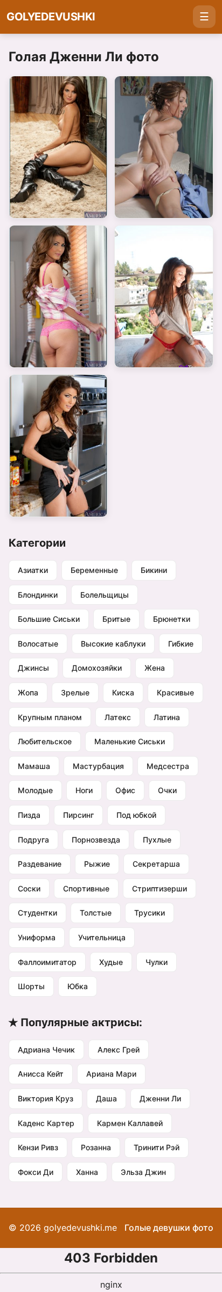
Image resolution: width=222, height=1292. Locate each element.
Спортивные (86, 888)
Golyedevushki (50, 16)
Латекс (118, 717)
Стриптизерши (159, 888)
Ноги (84, 790)
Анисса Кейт (41, 1073)
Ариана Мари (111, 1073)
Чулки (156, 962)
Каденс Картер (46, 1123)
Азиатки (33, 570)
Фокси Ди (35, 1172)
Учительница (102, 937)
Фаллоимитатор (47, 962)
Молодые (35, 790)
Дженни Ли (160, 1098)
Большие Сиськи (49, 618)
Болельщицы (104, 594)
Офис (125, 790)
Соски (29, 888)
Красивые (175, 692)
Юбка (77, 986)
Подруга (33, 839)
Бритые (116, 618)
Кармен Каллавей (130, 1123)
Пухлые (157, 839)
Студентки (37, 912)
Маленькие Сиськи (129, 741)
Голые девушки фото (168, 1227)
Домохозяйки (97, 667)
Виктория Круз (45, 1098)
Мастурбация (98, 766)
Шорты (31, 986)
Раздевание (39, 863)
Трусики (149, 912)
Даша (106, 1098)
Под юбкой (136, 814)
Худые (111, 962)
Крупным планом (50, 717)
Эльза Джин (143, 1172)
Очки (167, 790)
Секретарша (156, 863)
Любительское (45, 741)
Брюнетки (171, 618)
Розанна (96, 1147)
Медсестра (168, 766)
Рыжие (97, 863)
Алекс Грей (119, 1049)
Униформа (37, 937)
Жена (154, 667)
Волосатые (38, 643)
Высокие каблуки (113, 643)
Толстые (96, 912)
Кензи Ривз (38, 1147)
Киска (123, 692)
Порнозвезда (96, 839)
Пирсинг (78, 814)
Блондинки (38, 594)
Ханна (87, 1172)
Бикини (154, 570)
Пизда (29, 814)
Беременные (94, 570)
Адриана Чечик (46, 1049)
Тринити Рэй (156, 1147)
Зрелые (75, 692)
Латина (167, 717)
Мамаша (34, 766)
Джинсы (33, 667)
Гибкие (180, 643)
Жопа (28, 692)
